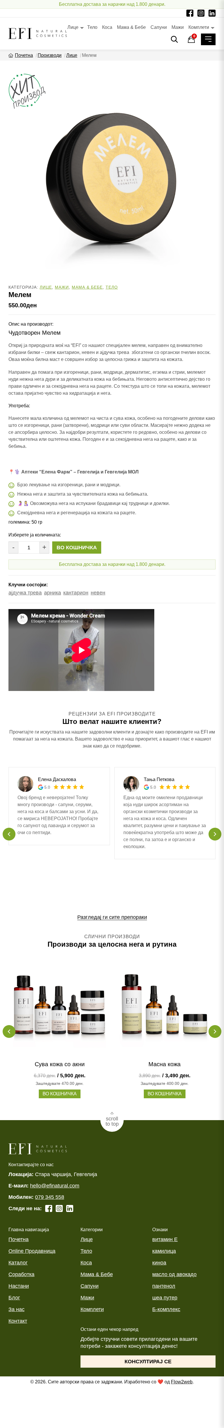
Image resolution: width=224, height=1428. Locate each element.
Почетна (24, 55)
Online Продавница (31, 1251)
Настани (18, 1286)
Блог (14, 1298)
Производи (50, 55)
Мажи (178, 27)
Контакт (17, 1321)
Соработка (21, 1274)
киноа (159, 1263)
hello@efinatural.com (54, 1186)
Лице (72, 27)
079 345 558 (49, 1197)
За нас (16, 1309)
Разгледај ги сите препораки (112, 917)
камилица (164, 1251)
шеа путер (164, 1298)
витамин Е (165, 1239)
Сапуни (158, 27)
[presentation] (9, 834)
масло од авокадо (174, 1274)
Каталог (18, 1263)
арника (52, 593)
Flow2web (181, 1381)
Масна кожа (164, 1064)
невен (98, 593)
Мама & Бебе (131, 27)
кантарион (75, 593)
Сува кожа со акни (60, 1064)
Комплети (198, 27)
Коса (107, 27)
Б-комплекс (166, 1309)
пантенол (163, 1286)
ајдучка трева (25, 593)
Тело (92, 27)
